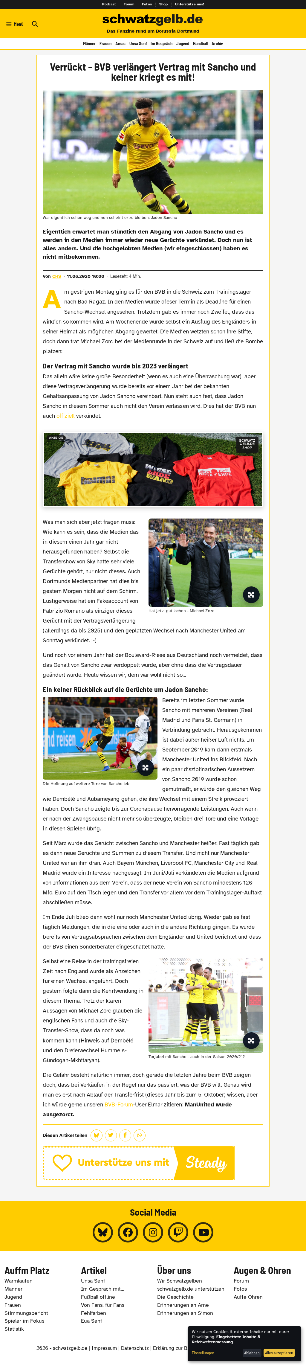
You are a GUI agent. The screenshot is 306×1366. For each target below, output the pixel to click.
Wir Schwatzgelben (179, 1280)
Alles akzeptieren (279, 1352)
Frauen (105, 43)
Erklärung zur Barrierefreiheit (185, 1348)
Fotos (147, 4)
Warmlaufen (18, 1280)
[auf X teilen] (111, 1135)
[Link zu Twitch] (178, 1232)
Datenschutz (135, 1348)
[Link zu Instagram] (153, 1232)
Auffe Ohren (248, 1297)
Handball (200, 43)
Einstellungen (203, 1352)
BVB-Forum (119, 1104)
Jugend (182, 43)
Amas (120, 43)
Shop (163, 4)
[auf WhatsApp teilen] (140, 1135)
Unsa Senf (138, 43)
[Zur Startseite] (153, 20)
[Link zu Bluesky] (103, 1232)
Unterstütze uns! (189, 4)
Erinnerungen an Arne (183, 1305)
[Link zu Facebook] (128, 1232)
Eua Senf (91, 1321)
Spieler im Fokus (24, 1321)
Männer (89, 43)
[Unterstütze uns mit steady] (153, 1163)
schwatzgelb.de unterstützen (190, 1289)
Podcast (109, 4)
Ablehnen (252, 1352)
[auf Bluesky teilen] (96, 1135)
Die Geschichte (175, 1297)
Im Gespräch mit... (102, 1289)
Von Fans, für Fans (102, 1305)
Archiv (217, 43)
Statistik (14, 1329)
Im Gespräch (161, 43)
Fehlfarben (93, 1313)
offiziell (65, 416)
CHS (56, 276)
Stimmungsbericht (26, 1313)
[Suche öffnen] (34, 24)
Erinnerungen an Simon (185, 1313)
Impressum (104, 1348)
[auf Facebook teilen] (125, 1135)
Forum (129, 4)
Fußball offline (98, 1297)
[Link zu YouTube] (203, 1232)
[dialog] (244, 1343)
